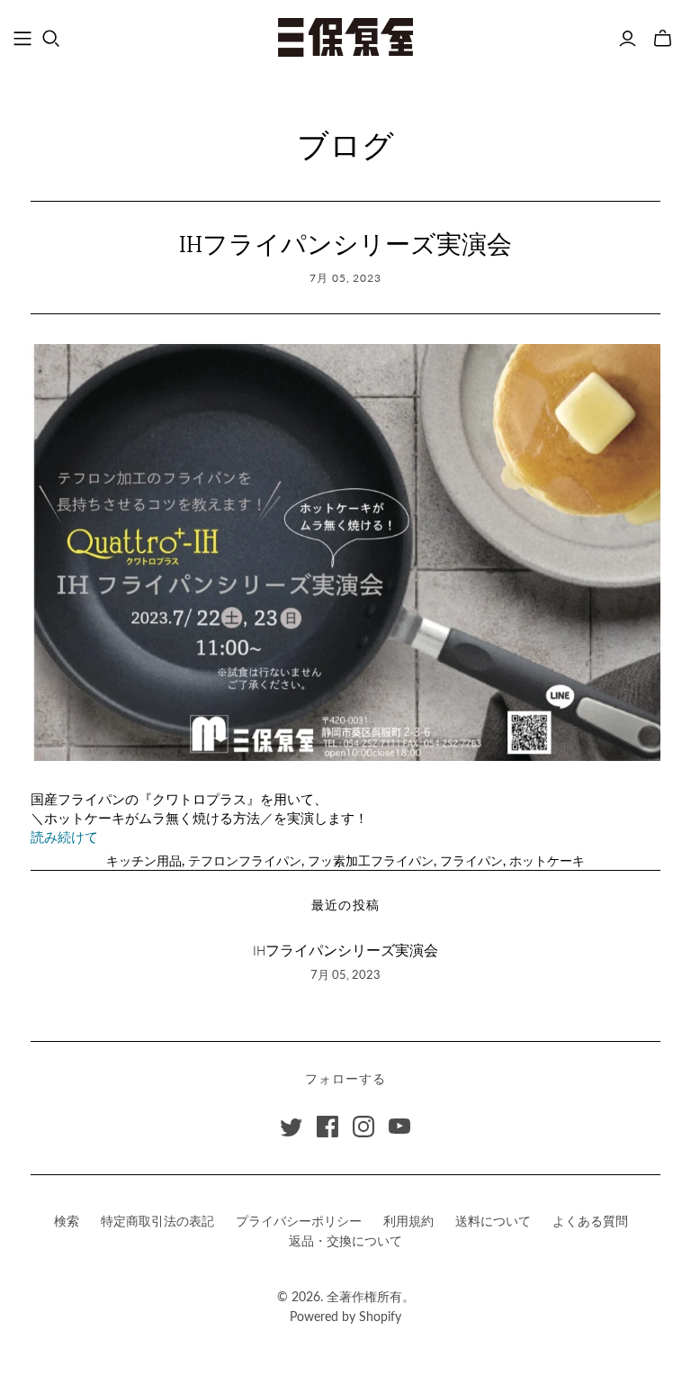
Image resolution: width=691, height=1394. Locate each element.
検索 (66, 1220)
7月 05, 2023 (346, 278)
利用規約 (408, 1220)
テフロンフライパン (244, 860)
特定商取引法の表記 (157, 1220)
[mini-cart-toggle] (663, 39)
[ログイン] (627, 39)
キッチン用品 (144, 860)
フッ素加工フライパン (371, 860)
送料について (493, 1220)
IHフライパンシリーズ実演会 (358, 246)
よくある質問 (590, 1220)
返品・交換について (345, 1240)
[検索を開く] (51, 39)
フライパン (471, 860)
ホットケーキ (547, 860)
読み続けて (64, 837)
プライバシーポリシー (299, 1220)
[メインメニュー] (22, 39)
